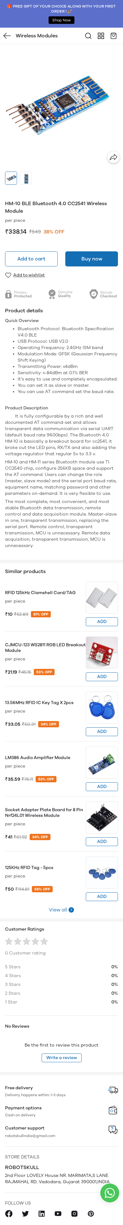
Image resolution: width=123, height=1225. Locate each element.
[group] (61, 105)
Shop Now (61, 20)
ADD (102, 621)
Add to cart (31, 259)
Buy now (91, 259)
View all (58, 910)
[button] (11, 178)
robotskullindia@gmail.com (30, 1136)
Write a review (61, 1057)
